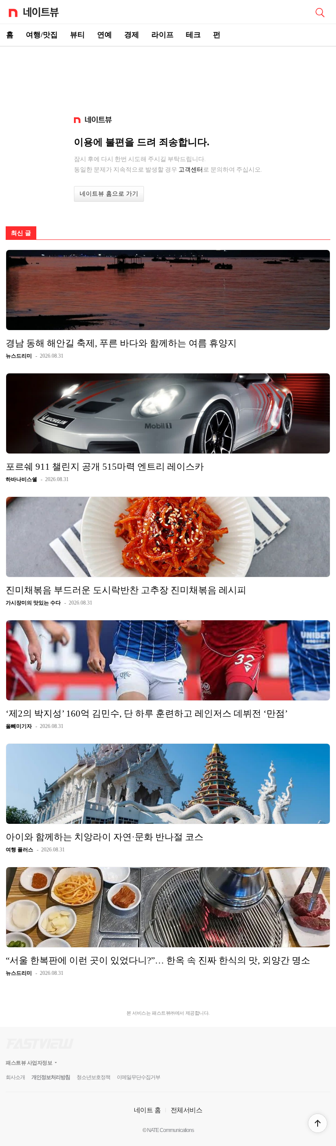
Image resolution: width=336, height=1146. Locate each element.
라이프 (162, 35)
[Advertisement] (168, 77)
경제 (131, 35)
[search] (319, 11)
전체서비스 (187, 1110)
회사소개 (15, 1077)
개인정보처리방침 (51, 1077)
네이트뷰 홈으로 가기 (109, 193)
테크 (193, 35)
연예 (104, 35)
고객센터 (190, 169)
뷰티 (77, 35)
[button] (318, 1123)
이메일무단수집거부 (138, 1077)
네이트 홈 (147, 1110)
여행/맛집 (42, 35)
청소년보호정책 (93, 1077)
